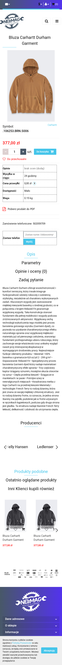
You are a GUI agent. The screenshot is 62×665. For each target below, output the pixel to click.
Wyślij (29, 241)
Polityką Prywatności (22, 643)
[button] (54, 4)
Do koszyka (43, 151)
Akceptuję (49, 650)
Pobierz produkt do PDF (21, 209)
